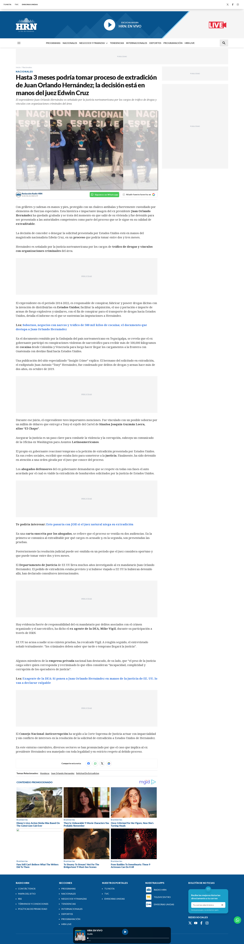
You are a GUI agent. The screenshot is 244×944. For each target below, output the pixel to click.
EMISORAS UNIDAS (30, 4)
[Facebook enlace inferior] (201, 923)
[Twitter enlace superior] (227, 4)
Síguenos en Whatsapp (106, 194)
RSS (20, 898)
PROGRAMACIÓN (173, 43)
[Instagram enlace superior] (238, 4)
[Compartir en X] (102, 763)
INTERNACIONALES (136, 43)
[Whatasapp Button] (237, 920)
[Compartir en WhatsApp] (95, 763)
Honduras (44, 773)
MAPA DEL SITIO (27, 893)
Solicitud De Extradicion (87, 773)
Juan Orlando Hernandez (62, 773)
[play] (125, 932)
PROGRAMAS (53, 43)
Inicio (18, 67)
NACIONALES (70, 43)
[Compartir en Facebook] (88, 763)
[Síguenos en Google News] (109, 763)
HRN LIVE (190, 43)
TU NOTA (7, 4)
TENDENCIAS (117, 43)
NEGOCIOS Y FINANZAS (92, 43)
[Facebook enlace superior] (233, 4)
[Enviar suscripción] (222, 905)
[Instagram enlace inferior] (207, 923)
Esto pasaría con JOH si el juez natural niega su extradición (89, 524)
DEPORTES (155, 43)
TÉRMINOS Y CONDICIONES (33, 903)
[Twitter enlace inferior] (190, 923)
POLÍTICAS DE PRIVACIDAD (32, 908)
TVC (16, 4)
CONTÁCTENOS (26, 888)
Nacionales (27, 67)
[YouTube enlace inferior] (195, 923)
